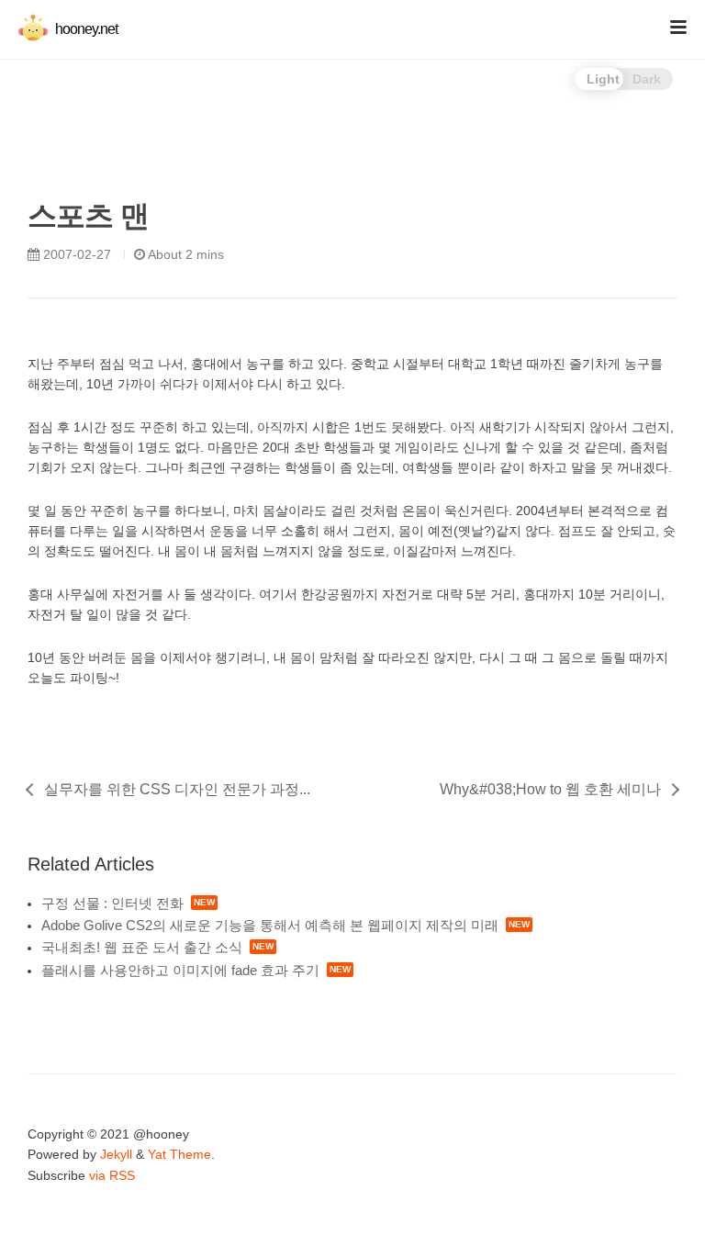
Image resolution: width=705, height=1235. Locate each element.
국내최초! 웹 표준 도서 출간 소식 (141, 947)
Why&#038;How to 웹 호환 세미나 (550, 789)
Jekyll (116, 1154)
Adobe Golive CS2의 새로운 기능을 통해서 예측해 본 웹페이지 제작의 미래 (269, 925)
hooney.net (85, 29)
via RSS (112, 1175)
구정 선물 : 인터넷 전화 (112, 903)
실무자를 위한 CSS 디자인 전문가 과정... (177, 789)
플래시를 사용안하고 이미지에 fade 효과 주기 (180, 970)
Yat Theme (179, 1154)
